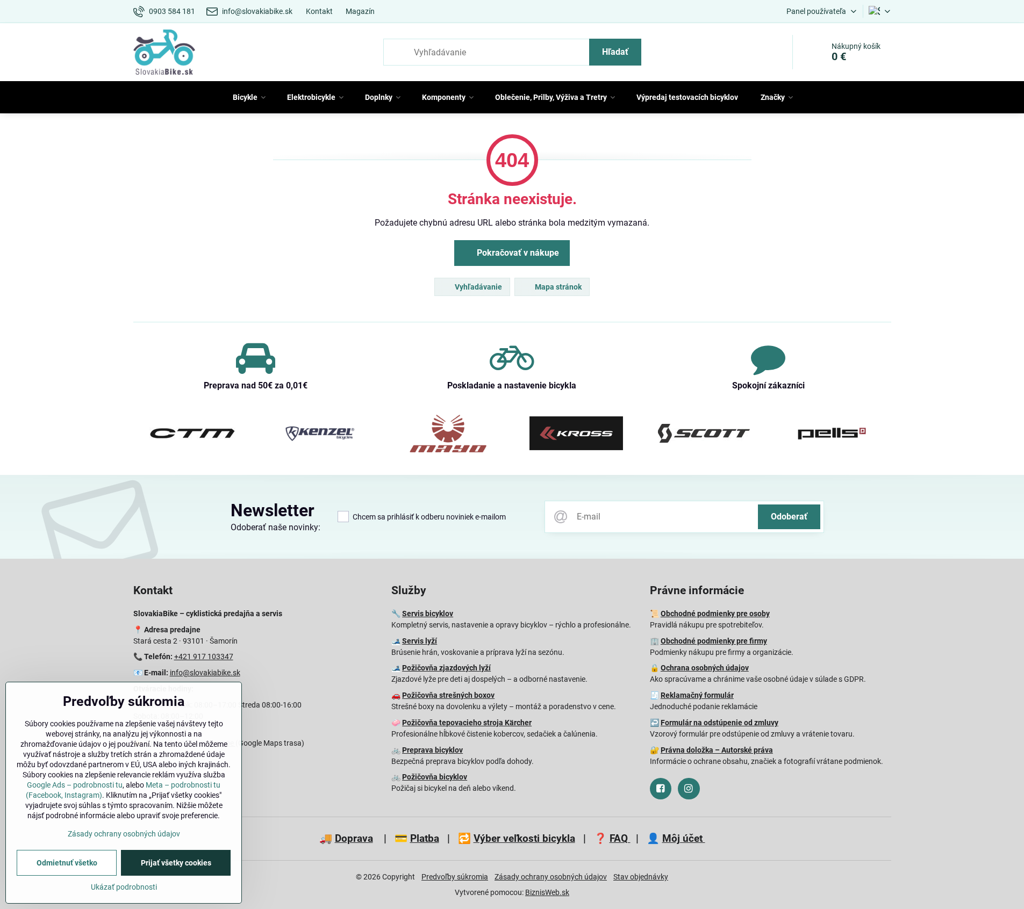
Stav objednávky (640, 876)
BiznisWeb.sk (547, 892)
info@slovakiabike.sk (205, 672)
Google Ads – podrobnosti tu (75, 785)
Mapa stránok (557, 287)
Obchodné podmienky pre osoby (715, 613)
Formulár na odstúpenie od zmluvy (719, 722)
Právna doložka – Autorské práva (717, 750)
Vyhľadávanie (477, 287)
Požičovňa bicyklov (434, 777)
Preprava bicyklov (432, 750)
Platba (424, 838)
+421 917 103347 (203, 656)
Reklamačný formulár (697, 695)
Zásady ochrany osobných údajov (551, 876)
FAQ (620, 838)
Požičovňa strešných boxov (448, 695)
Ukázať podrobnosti (124, 887)
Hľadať (615, 52)
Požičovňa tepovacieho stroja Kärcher (467, 722)
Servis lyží (419, 641)
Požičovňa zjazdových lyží (446, 667)
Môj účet (683, 838)
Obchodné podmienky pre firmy (714, 641)
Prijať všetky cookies (176, 862)
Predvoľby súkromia (454, 876)
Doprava (354, 838)
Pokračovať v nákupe (517, 253)
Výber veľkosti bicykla (524, 838)
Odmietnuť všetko (67, 862)
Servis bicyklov (427, 613)
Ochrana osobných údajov (705, 667)
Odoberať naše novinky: (275, 527)
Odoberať (789, 516)
